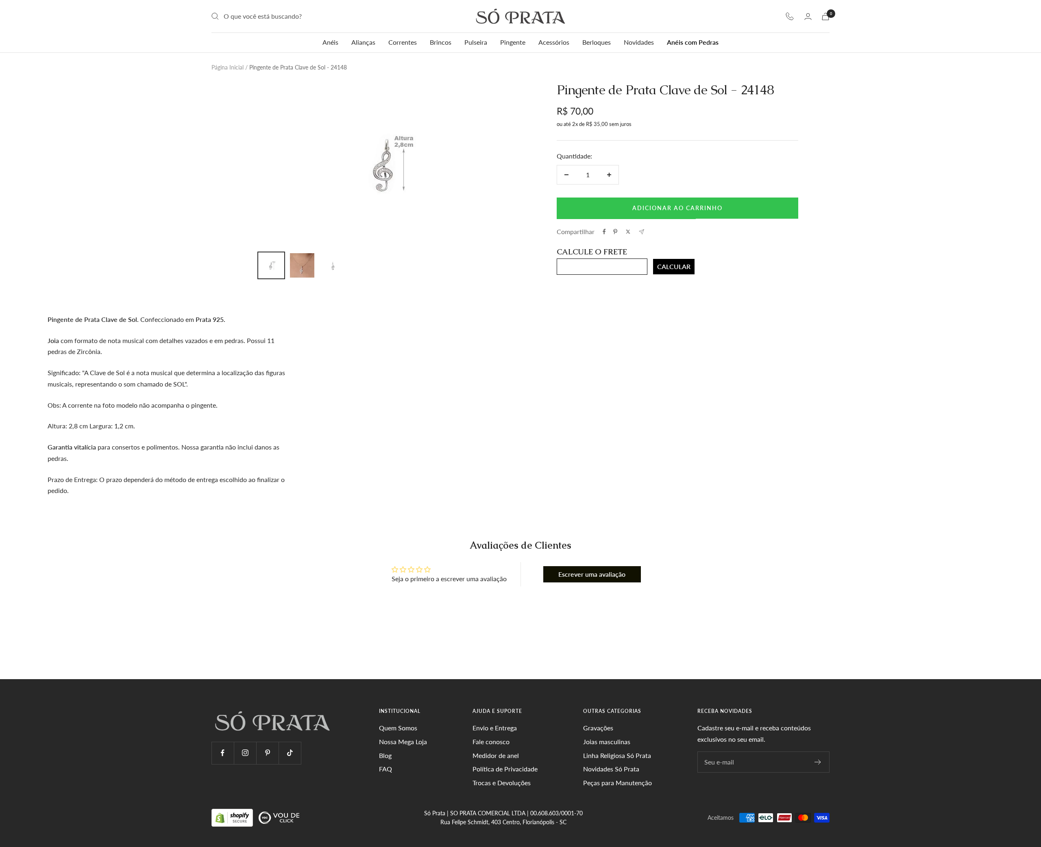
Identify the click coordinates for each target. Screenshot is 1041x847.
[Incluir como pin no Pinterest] (615, 232)
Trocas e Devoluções (502, 782)
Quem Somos (398, 728)
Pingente (512, 42)
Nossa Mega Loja (403, 741)
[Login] (808, 16)
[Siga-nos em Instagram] (245, 753)
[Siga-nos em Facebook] (222, 753)
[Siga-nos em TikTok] (290, 753)
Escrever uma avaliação (591, 574)
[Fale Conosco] (790, 16)
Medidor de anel (496, 755)
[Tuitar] (628, 232)
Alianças (363, 42)
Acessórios (553, 42)
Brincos (440, 42)
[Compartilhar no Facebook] (604, 232)
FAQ (385, 769)
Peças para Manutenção (617, 782)
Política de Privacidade (505, 769)
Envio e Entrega (495, 728)
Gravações (598, 728)
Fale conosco (491, 741)
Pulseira (475, 42)
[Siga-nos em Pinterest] (267, 753)
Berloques (596, 42)
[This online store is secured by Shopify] (233, 817)
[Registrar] (818, 762)
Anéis (330, 42)
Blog (385, 755)
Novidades (639, 42)
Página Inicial (227, 67)
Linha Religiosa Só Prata (617, 755)
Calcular (673, 266)
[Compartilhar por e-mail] (641, 232)
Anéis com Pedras (693, 42)
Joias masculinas (606, 741)
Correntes (402, 42)
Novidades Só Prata (611, 769)
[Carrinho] (825, 16)
